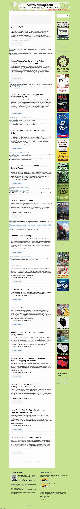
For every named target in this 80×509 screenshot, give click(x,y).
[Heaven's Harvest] (63, 83)
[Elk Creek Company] (63, 64)
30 (67, 383)
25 (58, 383)
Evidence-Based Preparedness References (19, 187)
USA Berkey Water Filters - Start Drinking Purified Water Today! (23, 117)
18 (58, 382)
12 (60, 380)
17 (36, 461)
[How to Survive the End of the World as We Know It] (63, 191)
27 (62, 383)
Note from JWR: (17, 27)
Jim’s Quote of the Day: (20, 289)
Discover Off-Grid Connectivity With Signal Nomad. (21, 256)
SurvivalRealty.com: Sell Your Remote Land (19, 152)
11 (58, 380)
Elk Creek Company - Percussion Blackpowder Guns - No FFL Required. (25, 51)
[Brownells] (63, 150)
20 (62, 382)
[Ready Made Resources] (63, 172)
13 (62, 380)
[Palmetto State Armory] (63, 125)
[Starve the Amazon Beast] (63, 271)
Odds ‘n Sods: (16, 266)
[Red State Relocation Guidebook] (63, 362)
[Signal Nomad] (63, 230)
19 (60, 382)
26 (60, 383)
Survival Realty (13, 156)
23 (67, 382)
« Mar (58, 386)
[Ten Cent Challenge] (63, 349)
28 (64, 383)
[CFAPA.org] (63, 323)
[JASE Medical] (63, 336)
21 (64, 382)
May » (61, 386)
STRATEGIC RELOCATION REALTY (18, 191)
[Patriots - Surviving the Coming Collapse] (63, 211)
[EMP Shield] (63, 285)
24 (57, 383)
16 (67, 380)
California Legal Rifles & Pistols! (17, 85)
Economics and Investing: (21, 236)
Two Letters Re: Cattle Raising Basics (26, 437)
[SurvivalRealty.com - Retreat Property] (63, 30)
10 (57, 380)
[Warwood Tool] (63, 310)
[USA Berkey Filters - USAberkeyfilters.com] (63, 258)
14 (64, 380)
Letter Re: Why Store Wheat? (22, 201)
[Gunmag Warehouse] (63, 103)
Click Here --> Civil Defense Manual (18, 82)
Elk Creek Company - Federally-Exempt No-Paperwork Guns (23, 47)
